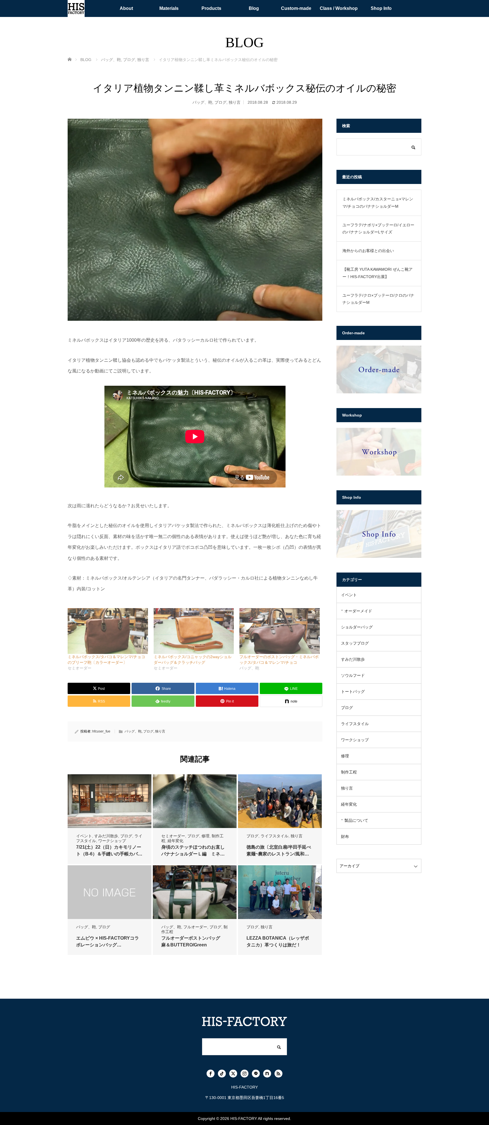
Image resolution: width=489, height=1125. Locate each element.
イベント (84, 836)
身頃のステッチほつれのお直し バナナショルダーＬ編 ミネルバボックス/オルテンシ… (195, 854)
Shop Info (381, 8)
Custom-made (296, 8)
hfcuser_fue (101, 731)
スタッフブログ (355, 643)
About (126, 8)
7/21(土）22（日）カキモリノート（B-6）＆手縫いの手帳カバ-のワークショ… (108, 854)
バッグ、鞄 (202, 102)
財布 (345, 836)
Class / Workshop (339, 8)
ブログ (220, 102)
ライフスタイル (274, 836)
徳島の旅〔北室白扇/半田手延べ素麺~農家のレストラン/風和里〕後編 (278, 854)
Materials (169, 8)
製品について (356, 820)
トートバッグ (353, 691)
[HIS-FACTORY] (76, 8)
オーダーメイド (358, 611)
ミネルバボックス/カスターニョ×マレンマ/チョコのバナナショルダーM (377, 202)
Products (211, 8)
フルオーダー (195, 927)
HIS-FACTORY (243, 1118)
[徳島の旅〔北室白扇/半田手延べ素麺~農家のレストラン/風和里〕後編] (280, 801)
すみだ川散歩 (106, 836)
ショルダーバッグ (357, 627)
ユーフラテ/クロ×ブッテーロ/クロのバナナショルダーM (378, 299)
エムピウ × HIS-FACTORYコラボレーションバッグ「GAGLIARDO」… (107, 945)
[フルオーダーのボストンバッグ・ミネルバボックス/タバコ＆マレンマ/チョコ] (279, 631)
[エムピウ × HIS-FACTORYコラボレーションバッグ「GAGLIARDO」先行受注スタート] (109, 892)
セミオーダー (173, 836)
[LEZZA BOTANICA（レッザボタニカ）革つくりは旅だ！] (280, 892)
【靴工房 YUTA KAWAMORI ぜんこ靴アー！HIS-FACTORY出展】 (377, 273)
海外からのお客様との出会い (368, 250)
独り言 (235, 102)
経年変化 (175, 840)
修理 (205, 836)
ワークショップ (112, 840)
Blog (254, 8)
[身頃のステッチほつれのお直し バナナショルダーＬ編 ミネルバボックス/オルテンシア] (195, 801)
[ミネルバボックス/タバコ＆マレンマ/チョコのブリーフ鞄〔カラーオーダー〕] (108, 631)
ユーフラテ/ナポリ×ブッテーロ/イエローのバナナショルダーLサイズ (378, 228)
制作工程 (349, 772)
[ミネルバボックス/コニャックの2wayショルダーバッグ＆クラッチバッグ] (194, 631)
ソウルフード (353, 675)
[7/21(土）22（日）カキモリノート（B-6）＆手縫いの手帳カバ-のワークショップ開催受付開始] (109, 801)
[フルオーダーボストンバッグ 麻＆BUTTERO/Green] (195, 892)
